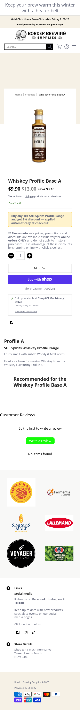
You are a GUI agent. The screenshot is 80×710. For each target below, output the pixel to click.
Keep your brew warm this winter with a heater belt (40, 7)
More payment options (40, 288)
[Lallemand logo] (59, 523)
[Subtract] (11, 255)
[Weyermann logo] (21, 492)
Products (30, 94)
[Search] (49, 47)
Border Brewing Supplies (27, 682)
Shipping (30, 196)
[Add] (29, 255)
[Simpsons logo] (21, 523)
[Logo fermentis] (59, 492)
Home (18, 94)
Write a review (40, 441)
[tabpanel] (40, 353)
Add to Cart (40, 268)
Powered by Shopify (25, 687)
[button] (59, 47)
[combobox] (25, 47)
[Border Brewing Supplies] (40, 35)
